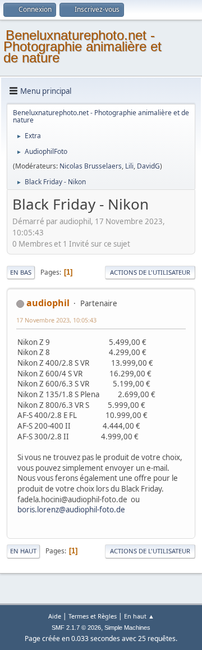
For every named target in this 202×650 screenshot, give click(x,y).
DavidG (148, 166)
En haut (23, 551)
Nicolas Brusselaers (90, 166)
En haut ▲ (139, 616)
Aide (54, 616)
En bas (20, 272)
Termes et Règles (92, 616)
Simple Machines (127, 627)
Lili (129, 166)
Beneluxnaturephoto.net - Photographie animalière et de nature (82, 46)
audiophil (48, 303)
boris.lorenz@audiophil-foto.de (71, 509)
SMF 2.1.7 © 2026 (76, 627)
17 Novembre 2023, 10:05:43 (56, 320)
